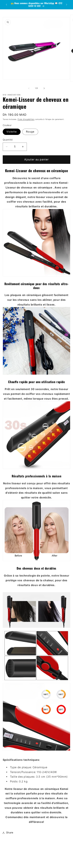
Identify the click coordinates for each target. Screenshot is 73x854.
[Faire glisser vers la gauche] (29, 88)
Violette (11, 131)
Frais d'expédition (26, 119)
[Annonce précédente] (6, 4)
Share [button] (9, 832)
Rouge (30, 131)
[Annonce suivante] (66, 4)
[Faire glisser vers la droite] (44, 88)
